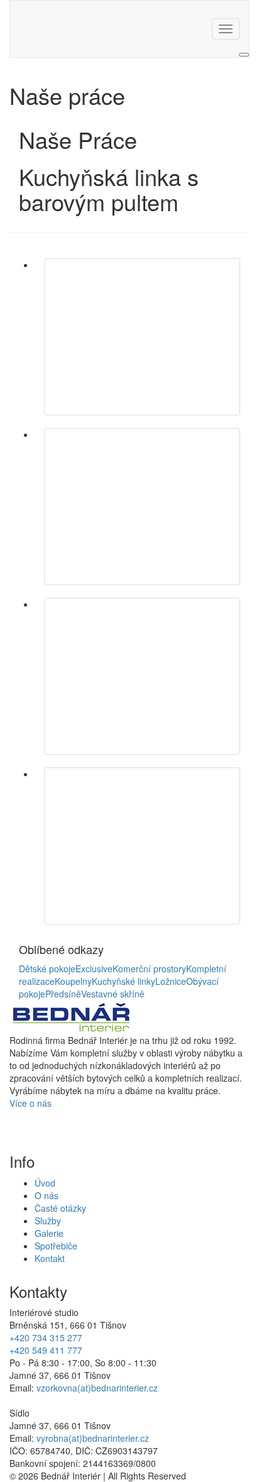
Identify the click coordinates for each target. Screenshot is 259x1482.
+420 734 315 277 (45, 1337)
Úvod (45, 1183)
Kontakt (50, 1258)
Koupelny (73, 981)
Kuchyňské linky (123, 981)
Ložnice (170, 981)
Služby (48, 1220)
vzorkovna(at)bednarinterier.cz (97, 1387)
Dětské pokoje (47, 968)
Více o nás (30, 1103)
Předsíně (63, 993)
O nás (46, 1195)
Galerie (49, 1233)
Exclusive (94, 968)
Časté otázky (60, 1208)
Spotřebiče (56, 1245)
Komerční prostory (149, 968)
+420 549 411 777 (45, 1350)
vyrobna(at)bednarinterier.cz (92, 1438)
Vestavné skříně (113, 993)
